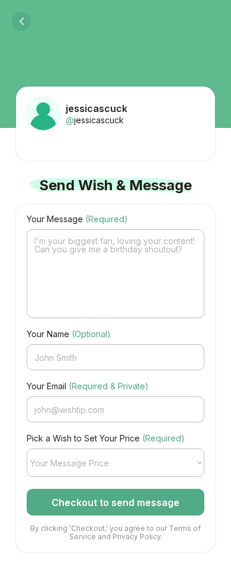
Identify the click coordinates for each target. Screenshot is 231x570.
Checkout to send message (115, 502)
